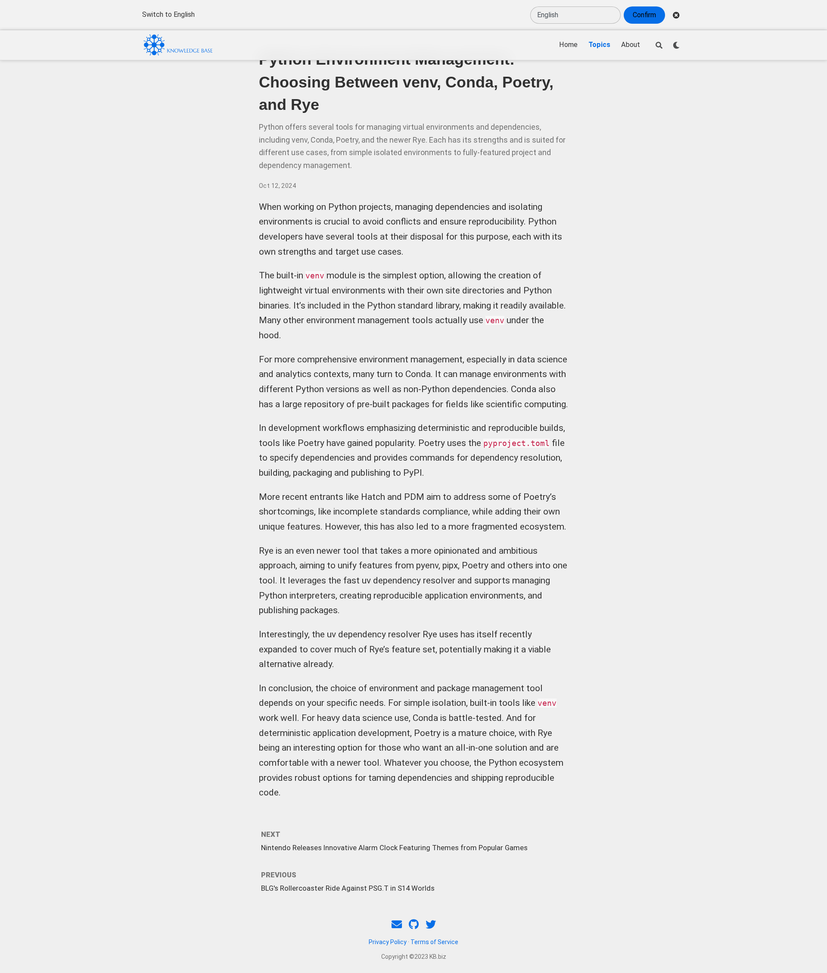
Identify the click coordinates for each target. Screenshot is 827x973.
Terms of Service (434, 942)
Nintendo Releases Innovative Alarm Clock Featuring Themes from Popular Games (394, 847)
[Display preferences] (676, 45)
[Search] (659, 45)
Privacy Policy (388, 942)
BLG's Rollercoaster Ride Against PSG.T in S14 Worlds (348, 888)
